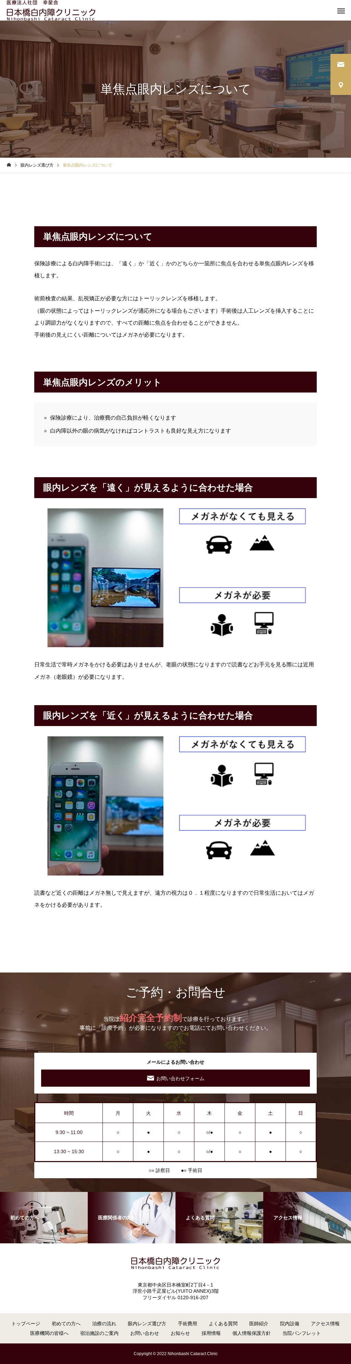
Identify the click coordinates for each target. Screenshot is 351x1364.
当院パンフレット (301, 1333)
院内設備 (289, 1323)
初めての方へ (66, 1323)
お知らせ (180, 1333)
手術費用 (187, 1323)
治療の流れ (104, 1323)
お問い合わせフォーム (180, 1078)
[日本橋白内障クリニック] (51, 10)
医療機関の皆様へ (49, 1333)
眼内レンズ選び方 (147, 1323)
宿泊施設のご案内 (99, 1333)
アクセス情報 (325, 1323)
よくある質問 (223, 1323)
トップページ (25, 1323)
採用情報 (211, 1333)
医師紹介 (258, 1323)
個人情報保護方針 (251, 1333)
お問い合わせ (144, 1333)
